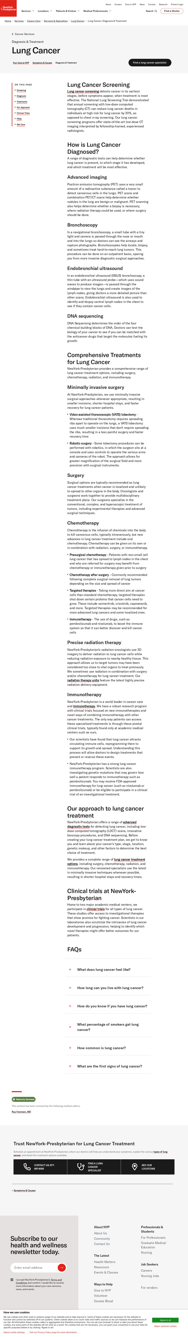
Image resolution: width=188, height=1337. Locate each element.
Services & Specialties (55, 20)
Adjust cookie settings (14, 1332)
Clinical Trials (23, 113)
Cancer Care (34, 20)
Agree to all (165, 1320)
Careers (118, 4)
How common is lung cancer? (101, 1048)
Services (19, 20)
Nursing (146, 1252)
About (108, 4)
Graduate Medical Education (153, 1245)
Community (102, 1239)
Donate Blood (103, 1301)
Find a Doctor (172, 11)
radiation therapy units (83, 680)
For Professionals (153, 1238)
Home (8, 20)
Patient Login (177, 4)
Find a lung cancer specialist (149, 62)
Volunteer (101, 1296)
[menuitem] (45, 1166)
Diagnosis (21, 96)
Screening (21, 90)
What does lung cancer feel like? (103, 969)
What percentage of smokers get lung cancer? (108, 1027)
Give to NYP (130, 4)
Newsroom (101, 1267)
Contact (152, 4)
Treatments (22, 101)
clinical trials (96, 909)
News (142, 4)
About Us (100, 1233)
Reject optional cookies (165, 1326)
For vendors (149, 1288)
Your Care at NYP (21, 62)
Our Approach (23, 107)
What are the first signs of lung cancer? (109, 1066)
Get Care (21, 124)
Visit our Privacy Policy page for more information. (53, 1332)
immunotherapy (84, 706)
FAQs (19, 118)
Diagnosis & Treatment (66, 62)
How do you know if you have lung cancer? (112, 1006)
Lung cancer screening (83, 91)
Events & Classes (106, 1272)
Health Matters (104, 1262)
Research (163, 4)
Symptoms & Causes (42, 62)
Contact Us (102, 1244)
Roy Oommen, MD (21, 1111)
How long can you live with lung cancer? (110, 988)
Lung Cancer (77, 20)
